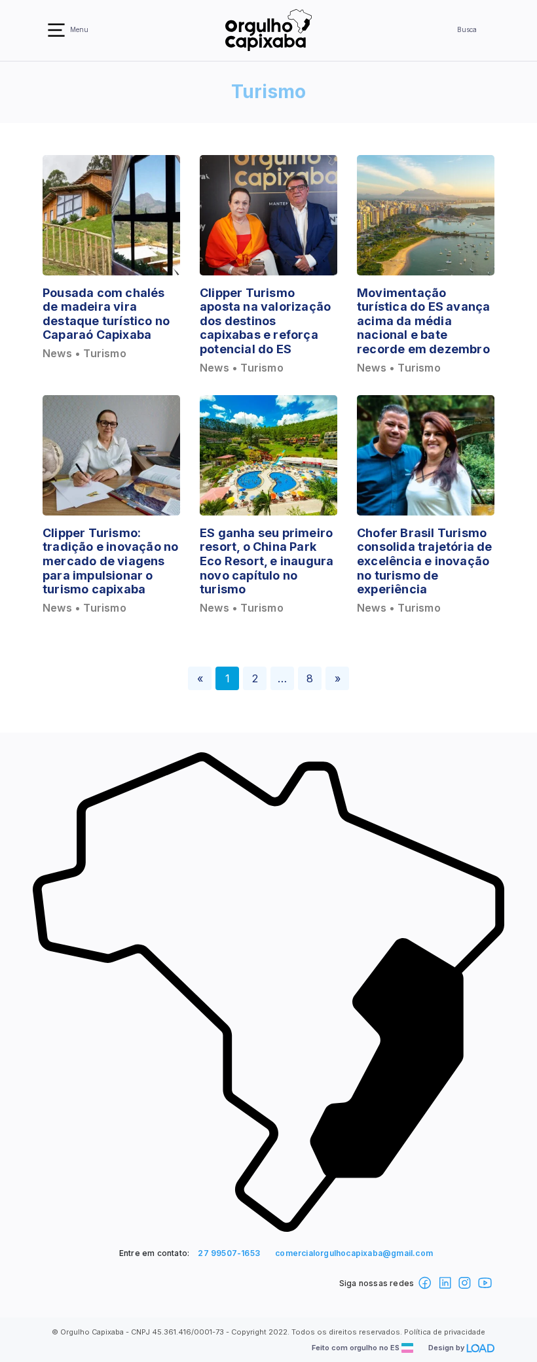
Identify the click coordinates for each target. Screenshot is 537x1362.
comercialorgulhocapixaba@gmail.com (354, 1253)
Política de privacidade (444, 1331)
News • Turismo (84, 353)
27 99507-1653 (229, 1253)
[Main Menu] (56, 30)
